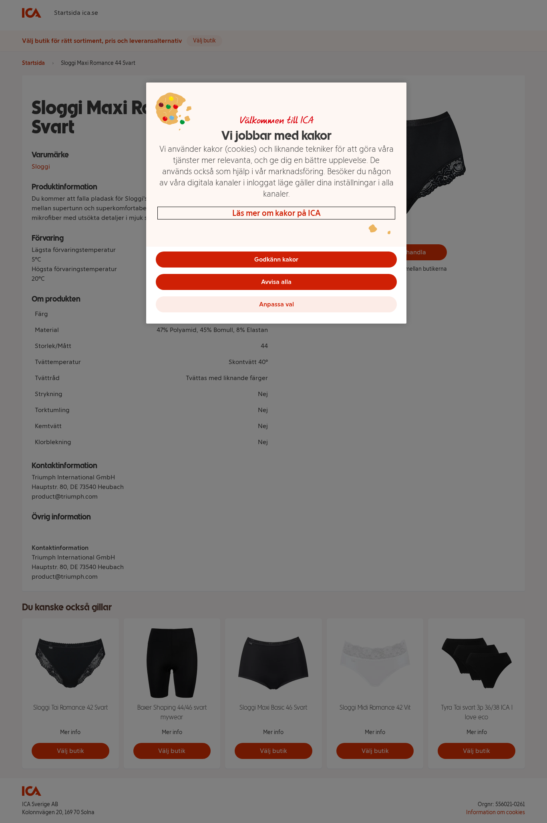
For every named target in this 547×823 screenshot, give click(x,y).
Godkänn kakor (276, 259)
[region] (276, 203)
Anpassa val (276, 304)
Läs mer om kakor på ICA (276, 213)
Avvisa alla (276, 282)
